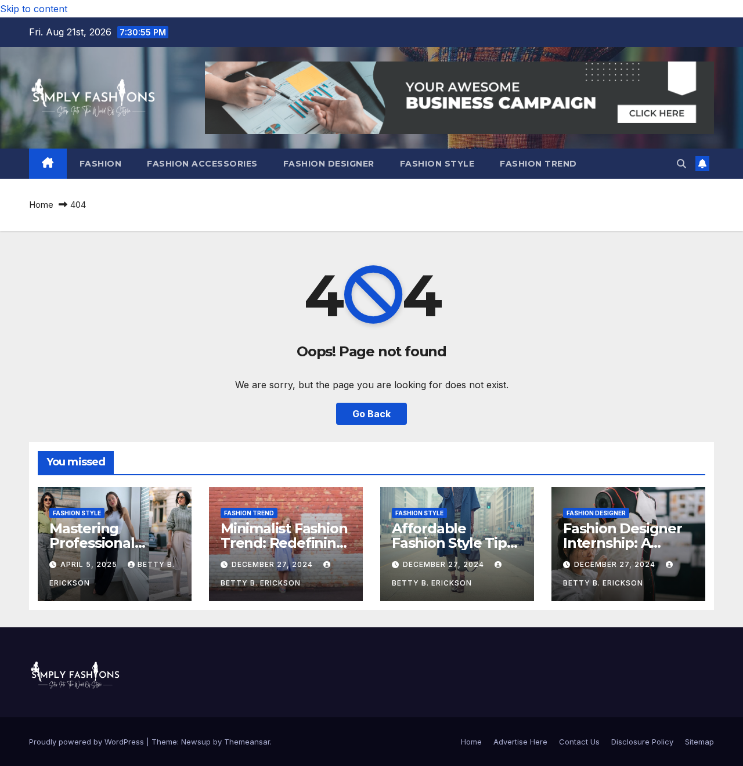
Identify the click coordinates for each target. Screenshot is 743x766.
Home (41, 204)
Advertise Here (520, 741)
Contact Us (579, 741)
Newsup (196, 741)
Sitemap (699, 741)
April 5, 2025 (90, 564)
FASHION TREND (538, 163)
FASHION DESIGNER (328, 163)
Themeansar (247, 741)
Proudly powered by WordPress (87, 741)
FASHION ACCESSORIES (202, 163)
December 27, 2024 (273, 564)
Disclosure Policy (642, 741)
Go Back (371, 414)
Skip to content (33, 9)
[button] (681, 163)
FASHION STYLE (437, 163)
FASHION (101, 163)
